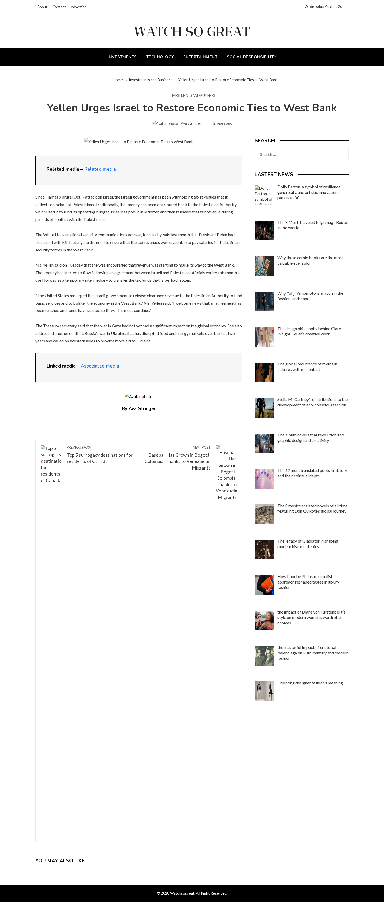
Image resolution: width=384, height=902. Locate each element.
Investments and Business (192, 95)
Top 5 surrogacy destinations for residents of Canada (100, 454)
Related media (100, 169)
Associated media (100, 366)
